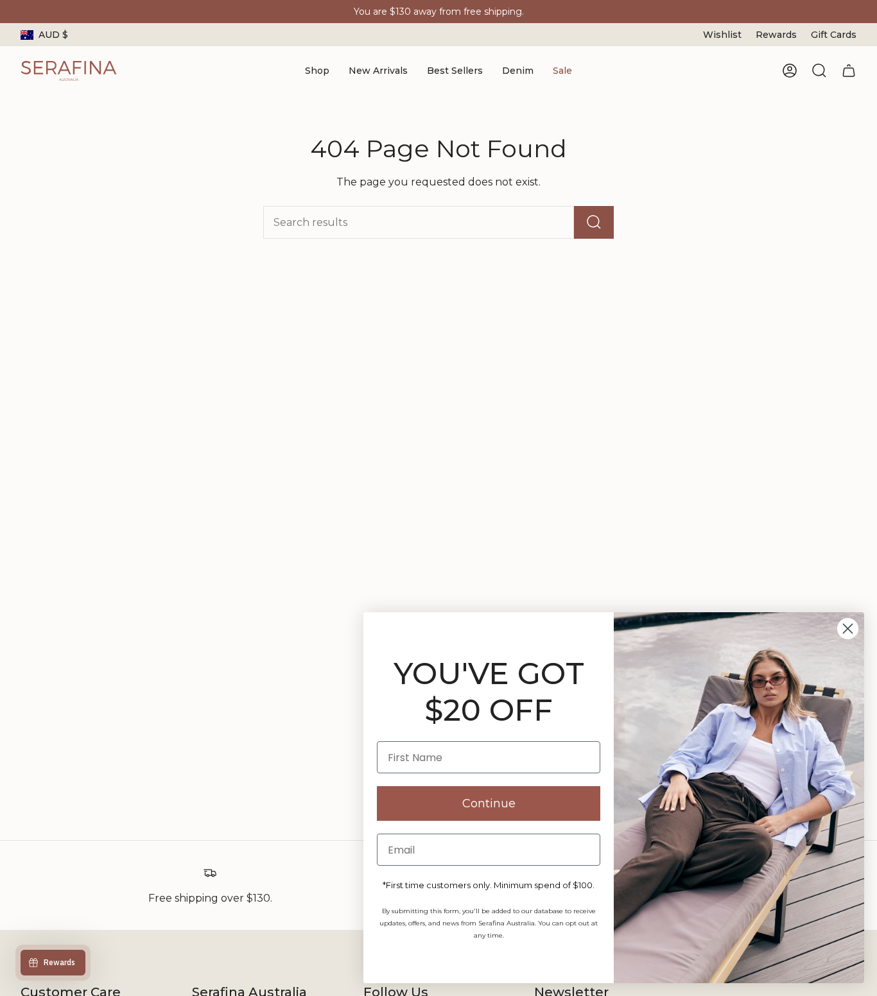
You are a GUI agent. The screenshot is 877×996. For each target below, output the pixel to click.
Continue (489, 803)
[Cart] (849, 71)
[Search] (594, 222)
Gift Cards (833, 34)
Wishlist (722, 34)
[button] (317, 71)
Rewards (776, 34)
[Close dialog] (848, 628)
